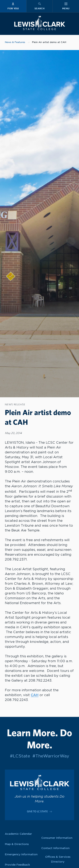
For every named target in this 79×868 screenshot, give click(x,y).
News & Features (15, 42)
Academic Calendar (18, 833)
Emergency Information (21, 854)
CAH (34, 695)
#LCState (20, 756)
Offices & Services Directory (57, 859)
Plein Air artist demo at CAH (49, 42)
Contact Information (55, 848)
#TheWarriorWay (50, 756)
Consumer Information (56, 837)
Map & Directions (17, 844)
